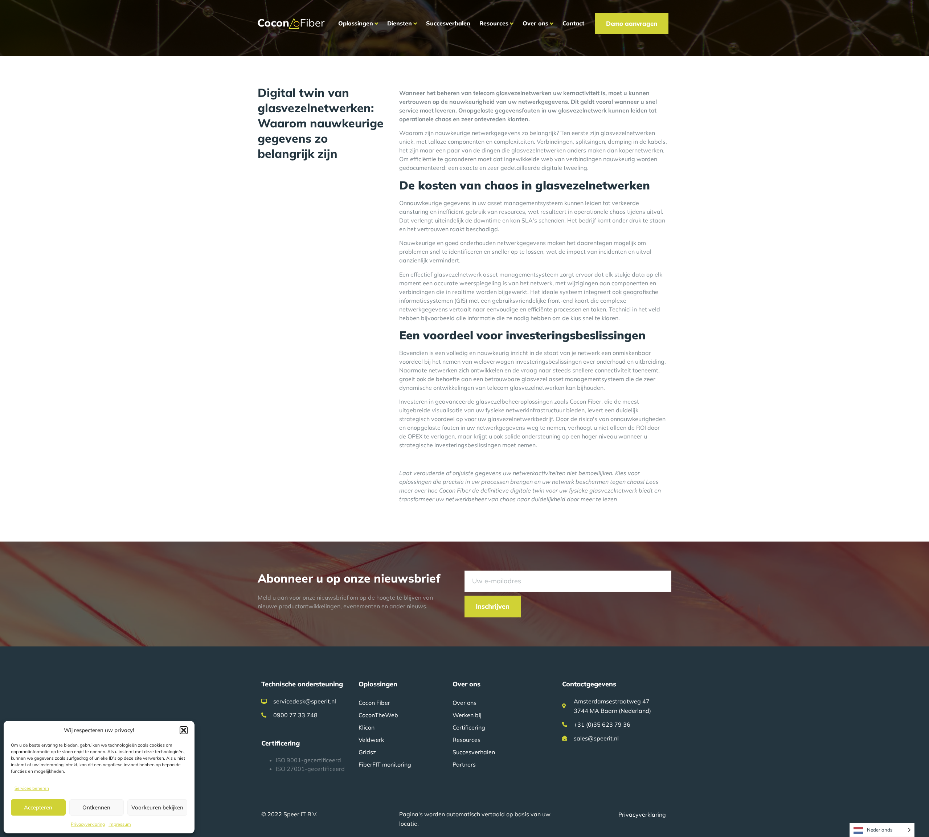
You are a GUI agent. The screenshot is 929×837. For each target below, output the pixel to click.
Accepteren (38, 807)
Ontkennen (96, 807)
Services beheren (32, 788)
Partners (464, 764)
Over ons (464, 702)
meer (587, 499)
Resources (466, 739)
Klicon (367, 727)
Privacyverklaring (88, 824)
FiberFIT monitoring (385, 764)
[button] (183, 730)
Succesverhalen (474, 752)
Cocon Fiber (374, 702)
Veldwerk (371, 739)
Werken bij (467, 715)
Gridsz (367, 752)
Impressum (120, 824)
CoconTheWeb (378, 715)
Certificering (469, 727)
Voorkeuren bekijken (157, 807)
